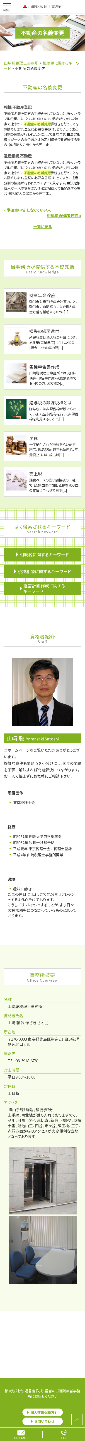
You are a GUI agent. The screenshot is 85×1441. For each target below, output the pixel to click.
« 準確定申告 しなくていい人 (27, 210)
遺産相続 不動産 (18, 155)
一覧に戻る (42, 226)
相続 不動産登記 (18, 107)
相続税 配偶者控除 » (64, 215)
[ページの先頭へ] (77, 1419)
